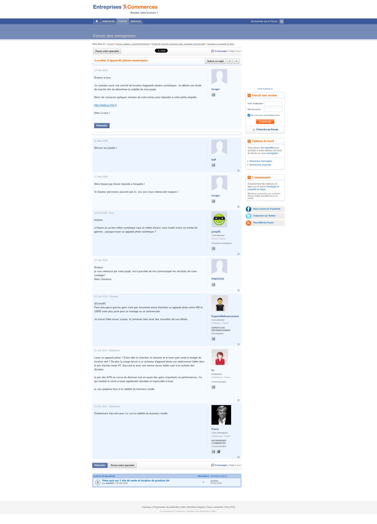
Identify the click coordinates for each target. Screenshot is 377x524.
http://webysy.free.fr (105, 105)
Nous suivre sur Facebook (266, 209)
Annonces (108, 21)
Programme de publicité (166, 507)
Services (136, 21)
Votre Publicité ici (265, 89)
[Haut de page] (238, 171)
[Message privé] (213, 95)
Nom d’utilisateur (255, 103)
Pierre (215, 429)
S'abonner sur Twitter (264, 216)
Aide (182, 507)
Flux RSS (230, 507)
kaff (213, 159)
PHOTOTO (217, 279)
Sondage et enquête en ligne (263, 188)
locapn (215, 89)
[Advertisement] (238, 8)
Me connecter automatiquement (265, 115)
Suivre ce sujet (215, 61)
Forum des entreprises (114, 36)
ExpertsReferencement (225, 316)
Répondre (101, 125)
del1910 (110, 483)
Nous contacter (215, 507)
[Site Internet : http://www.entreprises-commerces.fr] (222, 452)
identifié (269, 147)
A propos (146, 507)
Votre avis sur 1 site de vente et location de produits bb (135, 480)
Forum (123, 21)
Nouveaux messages (261, 161)
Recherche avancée (260, 164)
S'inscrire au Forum (267, 129)
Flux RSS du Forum (263, 222)
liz (212, 370)
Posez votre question (107, 51)
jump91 (216, 231)
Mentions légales (196, 507)
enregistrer (272, 153)
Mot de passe (254, 109)
